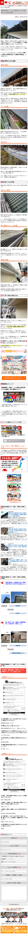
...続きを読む (20, 555)
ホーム (2, 5)
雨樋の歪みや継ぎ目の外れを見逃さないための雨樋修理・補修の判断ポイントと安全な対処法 (17, 514)
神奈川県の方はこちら (15, 492)
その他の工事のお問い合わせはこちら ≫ (14, 378)
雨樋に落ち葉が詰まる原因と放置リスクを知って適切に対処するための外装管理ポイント (17, 530)
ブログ (6, 5)
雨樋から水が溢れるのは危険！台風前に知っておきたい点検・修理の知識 (17, 547)
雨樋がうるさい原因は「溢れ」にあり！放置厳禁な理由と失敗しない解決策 (17, 561)
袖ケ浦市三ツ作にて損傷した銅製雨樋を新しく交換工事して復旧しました (15, 623)
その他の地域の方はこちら (15, 502)
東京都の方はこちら (14, 482)
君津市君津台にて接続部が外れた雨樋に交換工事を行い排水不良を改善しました (15, 583)
